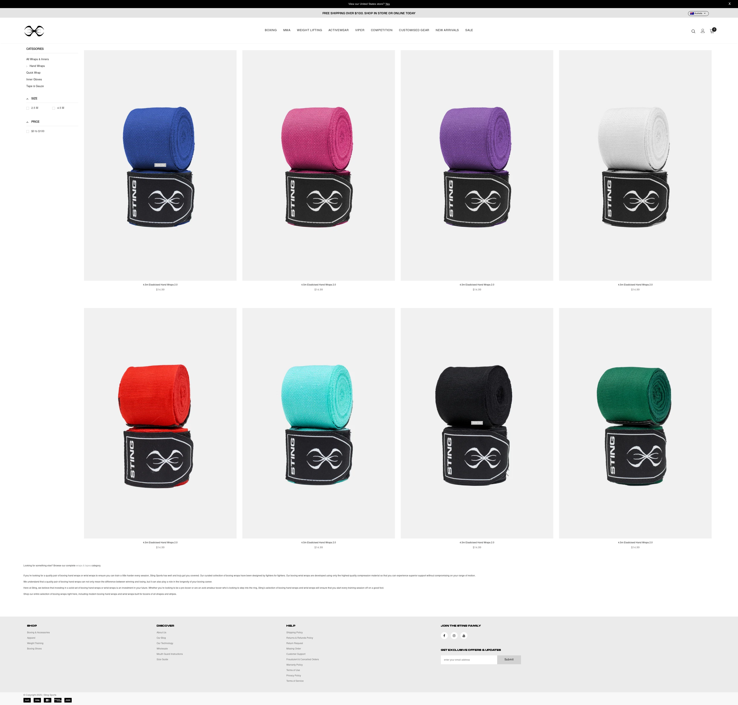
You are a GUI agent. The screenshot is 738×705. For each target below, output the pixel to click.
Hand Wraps (37, 66)
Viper (360, 30)
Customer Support (295, 654)
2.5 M (34, 108)
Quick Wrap (33, 73)
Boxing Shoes (34, 649)
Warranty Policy (294, 665)
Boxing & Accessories (38, 633)
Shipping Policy (294, 633)
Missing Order (293, 649)
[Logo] (46, 31)
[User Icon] (703, 30)
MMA (287, 30)
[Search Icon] (693, 31)
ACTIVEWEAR (338, 30)
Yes (387, 3)
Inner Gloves (34, 79)
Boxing (271, 30)
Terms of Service (295, 681)
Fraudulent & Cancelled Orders (302, 659)
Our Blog (161, 638)
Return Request (294, 643)
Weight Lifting (309, 30)
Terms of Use (293, 670)
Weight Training (35, 643)
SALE (469, 30)
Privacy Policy (293, 676)
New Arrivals (447, 30)
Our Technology (165, 643)
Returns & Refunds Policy (299, 638)
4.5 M (60, 108)
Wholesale (162, 649)
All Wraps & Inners (37, 59)
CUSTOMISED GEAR (414, 30)
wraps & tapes (83, 566)
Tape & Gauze (35, 86)
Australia (698, 14)
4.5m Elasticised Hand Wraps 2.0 (160, 285)
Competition (382, 30)
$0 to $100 (37, 131)
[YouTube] (463, 635)
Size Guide (162, 659)
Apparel (31, 638)
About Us (161, 633)
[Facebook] (444, 635)
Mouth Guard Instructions (170, 654)
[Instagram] (454, 635)
